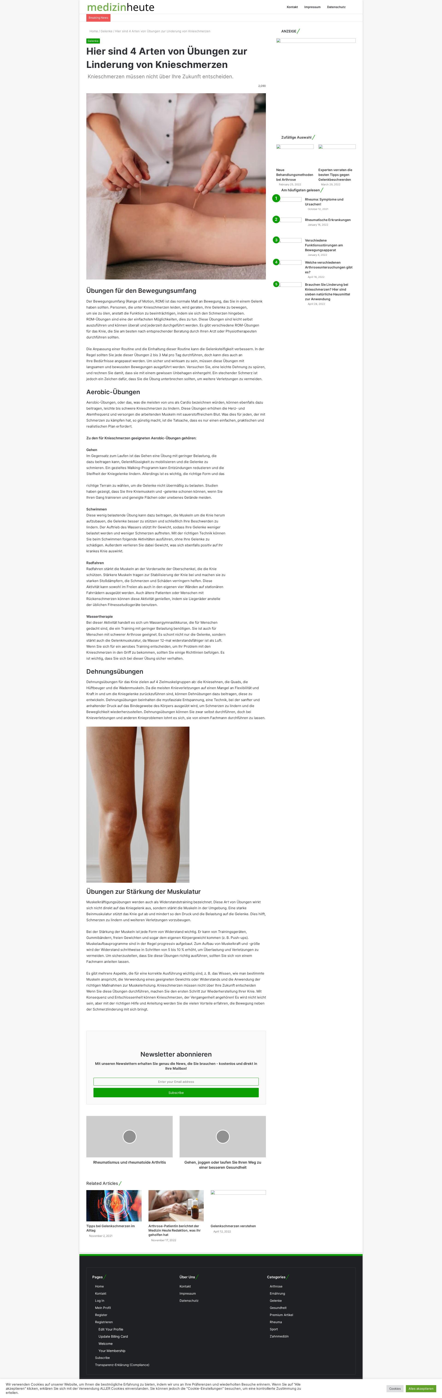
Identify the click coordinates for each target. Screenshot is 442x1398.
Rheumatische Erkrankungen (328, 220)
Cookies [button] (395, 1388)
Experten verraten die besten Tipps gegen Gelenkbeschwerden (335, 174)
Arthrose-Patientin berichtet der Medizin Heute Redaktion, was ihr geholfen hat (174, 1230)
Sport (274, 1329)
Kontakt (292, 7)
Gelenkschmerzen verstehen (233, 1226)
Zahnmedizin (279, 1336)
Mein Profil (103, 1308)
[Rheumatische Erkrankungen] (289, 226)
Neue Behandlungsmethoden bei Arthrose (294, 174)
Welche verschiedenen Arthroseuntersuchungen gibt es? (328, 267)
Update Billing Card (113, 1336)
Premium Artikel (281, 1315)
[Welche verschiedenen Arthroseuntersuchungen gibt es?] (289, 268)
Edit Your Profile (111, 1329)
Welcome (106, 1344)
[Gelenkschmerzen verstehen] (238, 1205)
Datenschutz (336, 7)
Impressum (312, 7)
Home (93, 31)
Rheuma (276, 1322)
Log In (99, 1300)
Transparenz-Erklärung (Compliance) (122, 1365)
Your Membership (112, 1351)
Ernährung (277, 1293)
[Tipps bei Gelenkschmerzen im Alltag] (114, 1205)
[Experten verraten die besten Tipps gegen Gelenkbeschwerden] (337, 154)
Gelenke (107, 31)
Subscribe (102, 1358)
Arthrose (276, 1286)
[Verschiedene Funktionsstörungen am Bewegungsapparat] (289, 246)
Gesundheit (278, 1308)
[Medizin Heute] (120, 7)
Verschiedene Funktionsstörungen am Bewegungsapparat (324, 245)
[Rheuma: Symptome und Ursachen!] (289, 205)
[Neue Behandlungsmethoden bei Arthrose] (295, 154)
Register (101, 1315)
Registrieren (104, 1322)
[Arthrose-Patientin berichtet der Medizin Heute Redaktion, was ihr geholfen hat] (176, 1205)
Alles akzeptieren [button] (421, 1388)
